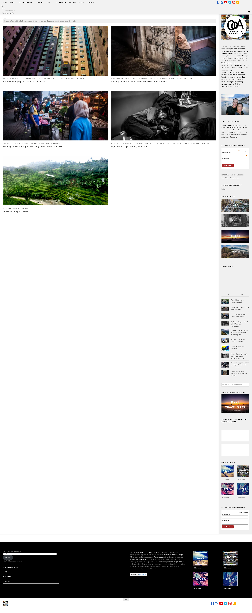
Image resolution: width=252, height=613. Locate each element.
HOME (5, 2)
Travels (25, 208)
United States (228, 58)
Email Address (234, 152)
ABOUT (13, 2)
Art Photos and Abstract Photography (18, 78)
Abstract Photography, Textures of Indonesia (24, 81)
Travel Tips (16, 208)
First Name (225, 158)
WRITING (72, 2)
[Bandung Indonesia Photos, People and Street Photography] (163, 51)
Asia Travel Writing (15, 143)
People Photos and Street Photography (139, 78)
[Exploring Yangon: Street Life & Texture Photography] (225, 323)
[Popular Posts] (242, 295)
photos (235, 46)
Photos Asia (52, 78)
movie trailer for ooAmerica (238, 60)
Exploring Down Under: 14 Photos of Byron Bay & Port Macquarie (240, 333)
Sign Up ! (8, 557)
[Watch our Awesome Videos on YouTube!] (225, 2)
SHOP (48, 2)
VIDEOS (81, 2)
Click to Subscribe (7, 13)
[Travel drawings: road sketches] (225, 348)
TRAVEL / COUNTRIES (26, 2)
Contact (7, 581)
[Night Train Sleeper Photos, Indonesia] (163, 115)
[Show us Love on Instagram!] (221, 2)
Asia (35, 78)
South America (242, 53)
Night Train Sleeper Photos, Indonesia (129, 146)
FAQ (6, 572)
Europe (223, 56)
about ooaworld (235, 86)
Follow (223, 189)
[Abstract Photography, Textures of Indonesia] (55, 51)
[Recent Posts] (228, 295)
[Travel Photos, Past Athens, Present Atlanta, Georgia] (225, 372)
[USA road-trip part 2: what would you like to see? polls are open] (225, 365)
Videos (206, 143)
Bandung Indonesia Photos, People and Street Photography (139, 81)
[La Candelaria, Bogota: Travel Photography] (225, 316)
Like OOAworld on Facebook (232, 175)
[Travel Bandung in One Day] (55, 180)
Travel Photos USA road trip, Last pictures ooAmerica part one (239, 356)
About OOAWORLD (11, 567)
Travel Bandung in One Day (16, 211)
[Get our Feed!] (237, 2)
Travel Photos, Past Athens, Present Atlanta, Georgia (239, 373)
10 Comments (225, 479)
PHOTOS (62, 2)
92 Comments (241, 497)
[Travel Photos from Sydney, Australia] (225, 301)
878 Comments (241, 479)
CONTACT (90, 2)
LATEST (40, 2)
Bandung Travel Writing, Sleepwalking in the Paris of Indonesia (33, 146)
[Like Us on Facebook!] (218, 2)
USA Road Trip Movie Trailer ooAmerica (238, 340)
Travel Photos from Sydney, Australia (237, 301)
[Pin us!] (233, 2)
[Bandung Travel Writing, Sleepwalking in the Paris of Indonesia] (55, 115)
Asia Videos (119, 143)
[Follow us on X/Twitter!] (229, 2)
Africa (229, 56)
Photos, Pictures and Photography (71, 78)
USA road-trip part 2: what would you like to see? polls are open (240, 365)
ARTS (55, 2)
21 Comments (225, 497)
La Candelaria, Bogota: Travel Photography (238, 316)
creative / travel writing (155, 552)
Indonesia (42, 78)
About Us (8, 576)
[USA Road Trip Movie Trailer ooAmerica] (225, 340)
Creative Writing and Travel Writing (38, 143)
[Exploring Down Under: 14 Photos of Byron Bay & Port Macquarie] (225, 332)
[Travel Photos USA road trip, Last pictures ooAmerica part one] (225, 355)
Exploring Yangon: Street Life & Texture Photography (239, 324)
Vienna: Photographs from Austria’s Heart (240, 308)
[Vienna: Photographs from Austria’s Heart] (225, 308)
